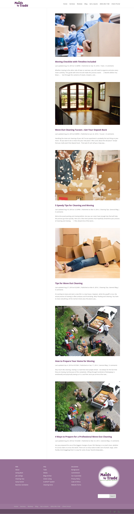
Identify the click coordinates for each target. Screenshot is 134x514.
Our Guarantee (76, 476)
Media (45, 473)
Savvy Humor (19, 482)
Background (75, 470)
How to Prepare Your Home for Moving (75, 361)
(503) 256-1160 (104, 4)
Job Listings (19, 476)
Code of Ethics (76, 482)
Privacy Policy (75, 479)
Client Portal (116, 4)
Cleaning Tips (104, 209)
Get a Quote (94, 4)
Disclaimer (74, 467)
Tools (102, 66)
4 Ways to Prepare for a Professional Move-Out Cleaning (83, 436)
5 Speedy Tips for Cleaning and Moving (74, 205)
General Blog (114, 209)
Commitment (75, 473)
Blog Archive (47, 476)
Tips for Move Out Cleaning (68, 283)
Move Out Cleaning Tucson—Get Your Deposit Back (81, 129)
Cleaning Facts (48, 485)
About (17, 470)
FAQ (44, 467)
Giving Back (19, 473)
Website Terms (76, 485)
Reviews (79, 4)
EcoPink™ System (49, 482)
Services (72, 4)
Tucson (102, 134)
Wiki (16, 467)
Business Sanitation (21, 485)
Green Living (47, 479)
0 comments (110, 66)
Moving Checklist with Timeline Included (75, 61)
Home (65, 4)
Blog (85, 4)
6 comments (59, 290)
